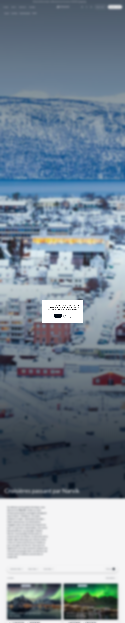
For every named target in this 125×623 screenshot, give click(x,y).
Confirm (57, 315)
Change (67, 315)
